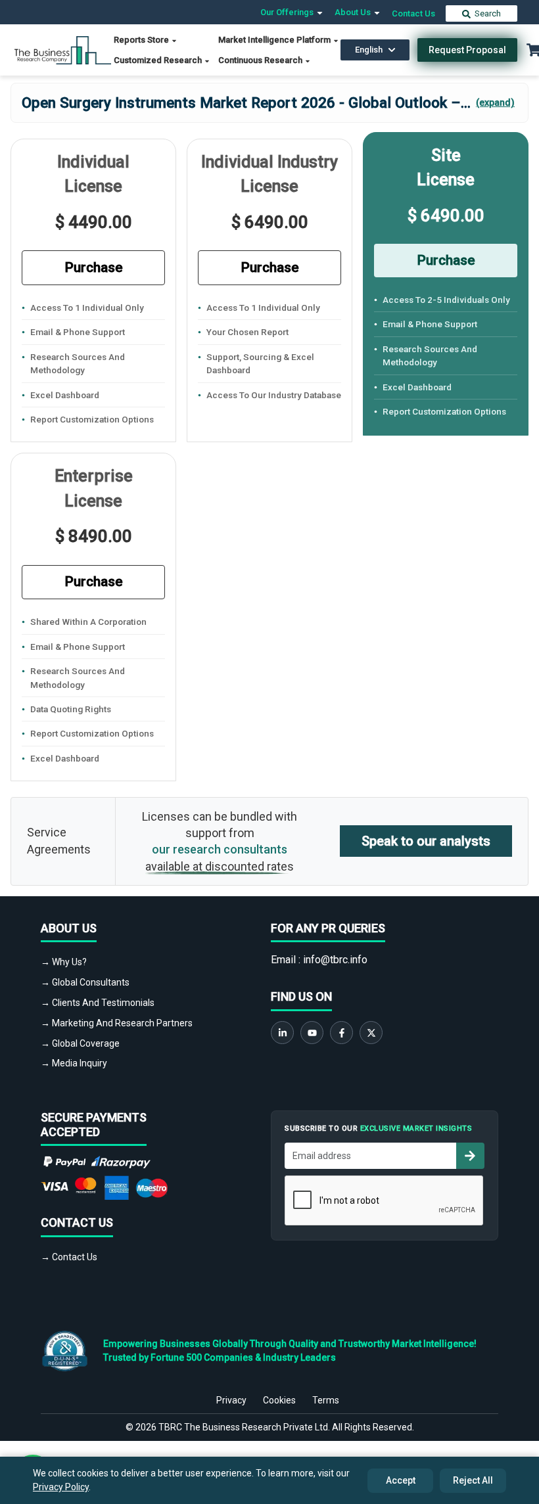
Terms (325, 1400)
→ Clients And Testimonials (97, 1002)
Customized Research (159, 60)
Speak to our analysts (426, 841)
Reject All (473, 1480)
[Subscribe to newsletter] (470, 1156)
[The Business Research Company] (62, 49)
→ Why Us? (64, 962)
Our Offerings (288, 12)
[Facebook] (341, 1032)
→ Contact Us (69, 1257)
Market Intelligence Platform (275, 40)
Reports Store (142, 40)
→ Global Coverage (80, 1043)
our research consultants (219, 849)
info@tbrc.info (335, 959)
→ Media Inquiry (74, 1063)
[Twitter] (371, 1032)
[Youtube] (311, 1032)
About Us (354, 12)
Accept (400, 1480)
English (369, 50)
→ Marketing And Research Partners (117, 1023)
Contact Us (413, 13)
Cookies (279, 1400)
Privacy (231, 1400)
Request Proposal (467, 50)
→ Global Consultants (85, 982)
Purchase (93, 267)
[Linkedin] (282, 1032)
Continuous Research (261, 60)
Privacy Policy (61, 1487)
